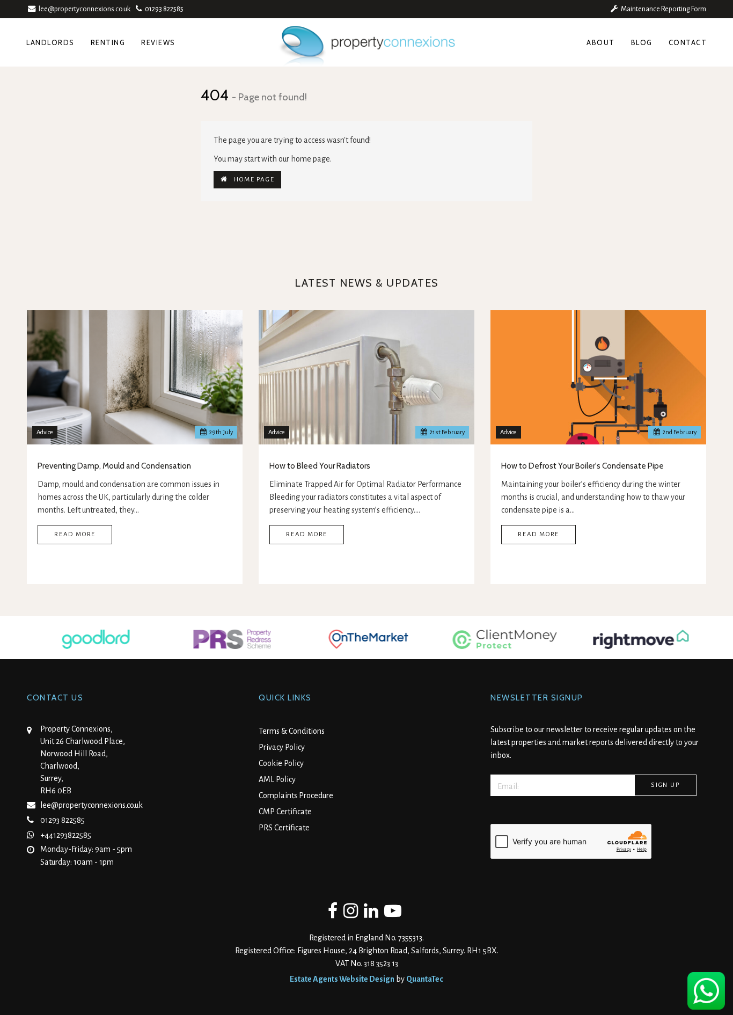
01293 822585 (163, 9)
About (601, 42)
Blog (642, 42)
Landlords (50, 42)
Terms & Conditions (292, 731)
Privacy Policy (282, 747)
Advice (44, 432)
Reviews (158, 42)
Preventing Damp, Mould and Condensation (114, 466)
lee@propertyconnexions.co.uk (84, 9)
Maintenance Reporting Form (662, 9)
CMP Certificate (285, 811)
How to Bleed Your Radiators (319, 466)
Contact (688, 42)
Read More (75, 534)
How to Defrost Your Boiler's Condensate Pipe (582, 466)
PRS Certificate (284, 827)
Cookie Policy (281, 763)
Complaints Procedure (296, 795)
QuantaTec (424, 979)
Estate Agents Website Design (342, 979)
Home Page (251, 179)
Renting (108, 42)
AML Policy (277, 779)
